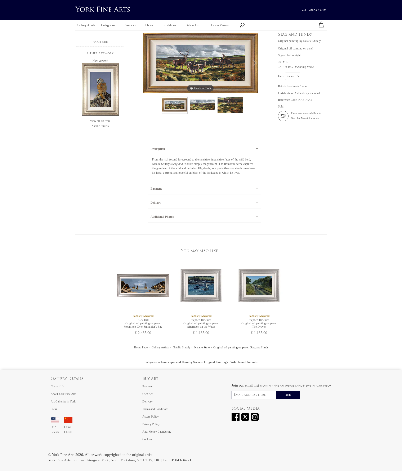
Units (281, 76)
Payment (156, 188)
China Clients (68, 430)
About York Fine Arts (63, 394)
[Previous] (146, 63)
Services (130, 25)
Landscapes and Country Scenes (181, 362)
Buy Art (150, 379)
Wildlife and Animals (243, 362)
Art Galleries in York (63, 401)
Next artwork (100, 60)
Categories (108, 25)
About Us (192, 25)
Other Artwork (100, 53)
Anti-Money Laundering (156, 431)
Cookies (147, 439)
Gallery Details (67, 379)
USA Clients (55, 430)
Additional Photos (162, 216)
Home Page (141, 347)
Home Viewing (220, 25)
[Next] (254, 63)
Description (158, 148)
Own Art (147, 394)
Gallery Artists (86, 25)
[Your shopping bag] (321, 25)
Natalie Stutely (100, 126)
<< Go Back (100, 41)
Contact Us (57, 386)
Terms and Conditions (155, 409)
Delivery (156, 202)
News (149, 25)
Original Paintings (216, 362)
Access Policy (150, 416)
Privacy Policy (151, 424)
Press (54, 409)
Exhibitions (169, 25)
